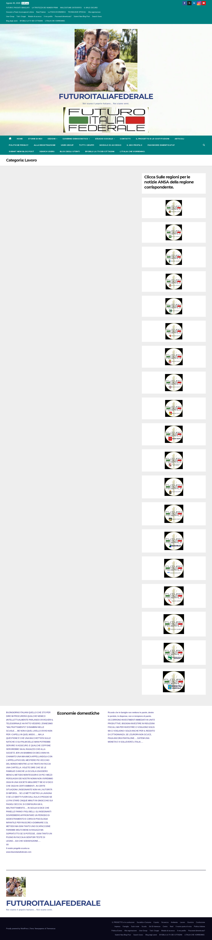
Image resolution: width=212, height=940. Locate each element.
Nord (171, 926)
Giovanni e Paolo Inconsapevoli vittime (20, 12)
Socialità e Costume (144, 922)
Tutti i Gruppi (21, 16)
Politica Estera (117, 931)
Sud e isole (135, 926)
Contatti (125, 139)
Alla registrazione (94, 12)
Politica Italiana (199, 926)
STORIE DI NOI (35, 139)
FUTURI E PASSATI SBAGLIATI (18, 8)
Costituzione (200, 922)
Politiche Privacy (18, 145)
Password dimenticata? (63, 16)
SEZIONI (52, 139)
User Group (10, 16)
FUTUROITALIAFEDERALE (106, 96)
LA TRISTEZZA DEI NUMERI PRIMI (45, 8)
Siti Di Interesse (154, 926)
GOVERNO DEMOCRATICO (76, 139)
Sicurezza (164, 922)
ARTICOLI (179, 139)
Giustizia (190, 922)
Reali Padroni (41, 12)
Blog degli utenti (12, 21)
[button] (204, 145)
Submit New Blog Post (82, 16)
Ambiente (174, 922)
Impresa (117, 926)
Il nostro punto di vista (184, 926)
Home (20, 139)
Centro (165, 926)
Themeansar (50, 928)
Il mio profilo (48, 16)
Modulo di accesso (34, 16)
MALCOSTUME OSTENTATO (71, 8)
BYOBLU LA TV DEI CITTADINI (31, 21)
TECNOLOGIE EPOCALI (77, 12)
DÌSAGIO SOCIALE (104, 139)
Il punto (156, 922)
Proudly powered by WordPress (17, 928)
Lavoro (182, 922)
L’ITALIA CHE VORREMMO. (55, 21)
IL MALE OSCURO (91, 8)
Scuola (144, 926)
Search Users (97, 16)
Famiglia (126, 926)
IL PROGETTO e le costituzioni (152, 139)
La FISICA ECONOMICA (57, 12)
